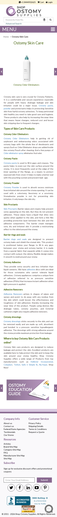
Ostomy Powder (11, 187)
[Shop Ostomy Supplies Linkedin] (28, 487)
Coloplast (8, 364)
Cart (42, 2)
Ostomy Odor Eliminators (16, 138)
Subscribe (9, 462)
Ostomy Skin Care (29, 43)
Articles (7, 444)
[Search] (50, 19)
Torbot (17, 364)
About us (8, 423)
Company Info (12, 418)
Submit (44, 480)
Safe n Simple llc (30, 364)
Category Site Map (12, 449)
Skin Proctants (10, 209)
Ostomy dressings (12, 321)
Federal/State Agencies (14, 429)
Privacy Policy (34, 423)
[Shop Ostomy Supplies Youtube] (36, 487)
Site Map (8, 458)
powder (7, 108)
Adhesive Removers (13, 294)
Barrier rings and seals (15, 239)
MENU (9, 29)
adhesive (31, 269)
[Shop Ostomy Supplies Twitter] (11, 487)
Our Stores (9, 435)
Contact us (9, 426)
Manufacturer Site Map (14, 455)
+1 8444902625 (28, 2)
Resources (10, 439)
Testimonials (9, 432)
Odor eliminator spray (13, 153)
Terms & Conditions (37, 429)
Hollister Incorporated (42, 361)
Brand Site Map (11, 446)
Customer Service (38, 418)
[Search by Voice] (44, 19)
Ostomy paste (46, 105)
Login (50, 2)
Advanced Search (14, 23)
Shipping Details (35, 426)
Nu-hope (43, 364)
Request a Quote (36, 432)
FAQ (6, 452)
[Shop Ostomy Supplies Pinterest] (45, 487)
